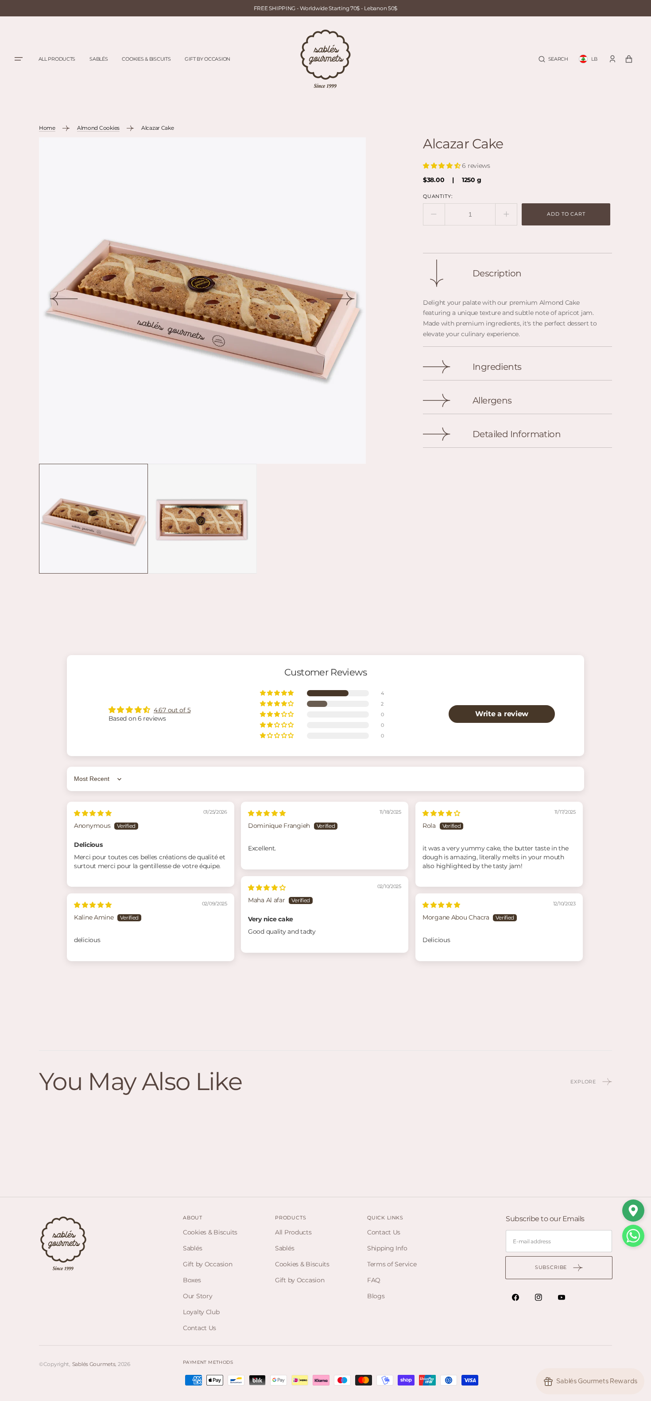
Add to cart (566, 214)
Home (47, 127)
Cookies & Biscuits (210, 1232)
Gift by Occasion (207, 1264)
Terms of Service (392, 1264)
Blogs (376, 1296)
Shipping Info (387, 1248)
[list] (202, 300)
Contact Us (199, 1328)
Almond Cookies (98, 127)
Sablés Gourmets (94, 1364)
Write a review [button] (501, 714)
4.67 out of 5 (172, 710)
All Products (293, 1232)
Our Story (197, 1296)
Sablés (192, 1248)
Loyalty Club (201, 1312)
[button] (553, 59)
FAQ (373, 1280)
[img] (93, 813)
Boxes (192, 1280)
